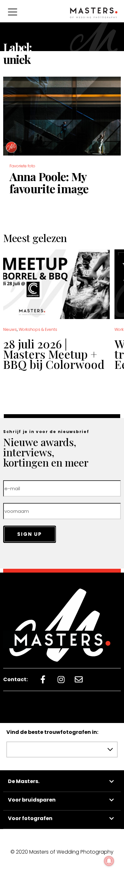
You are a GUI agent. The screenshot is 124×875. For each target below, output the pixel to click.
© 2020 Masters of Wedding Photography (62, 852)
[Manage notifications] (109, 861)
